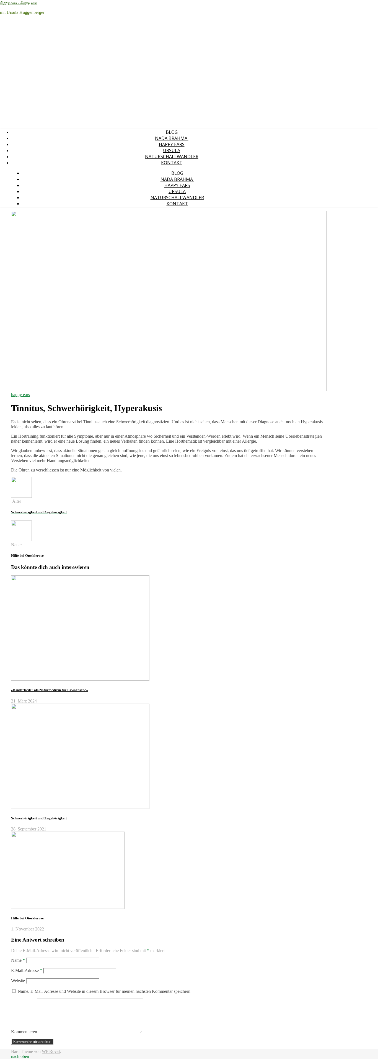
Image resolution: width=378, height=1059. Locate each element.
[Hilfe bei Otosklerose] (21, 539)
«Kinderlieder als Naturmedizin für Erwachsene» (49, 690)
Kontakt (171, 163)
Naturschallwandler (171, 156)
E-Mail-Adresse (26, 970)
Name (18, 960)
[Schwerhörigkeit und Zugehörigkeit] (21, 496)
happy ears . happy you (18, 3)
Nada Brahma (171, 138)
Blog (172, 132)
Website (18, 980)
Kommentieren (24, 1031)
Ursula (171, 150)
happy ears (172, 144)
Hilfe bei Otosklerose (27, 918)
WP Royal (51, 1051)
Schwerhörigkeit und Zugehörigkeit (39, 818)
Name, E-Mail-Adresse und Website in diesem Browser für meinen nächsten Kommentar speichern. (104, 991)
